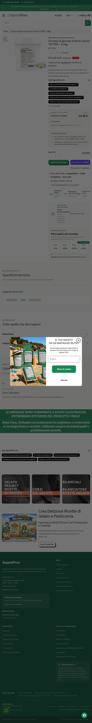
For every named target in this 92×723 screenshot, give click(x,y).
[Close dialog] (78, 340)
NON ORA (64, 380)
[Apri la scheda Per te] (84, 715)
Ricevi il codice (64, 369)
